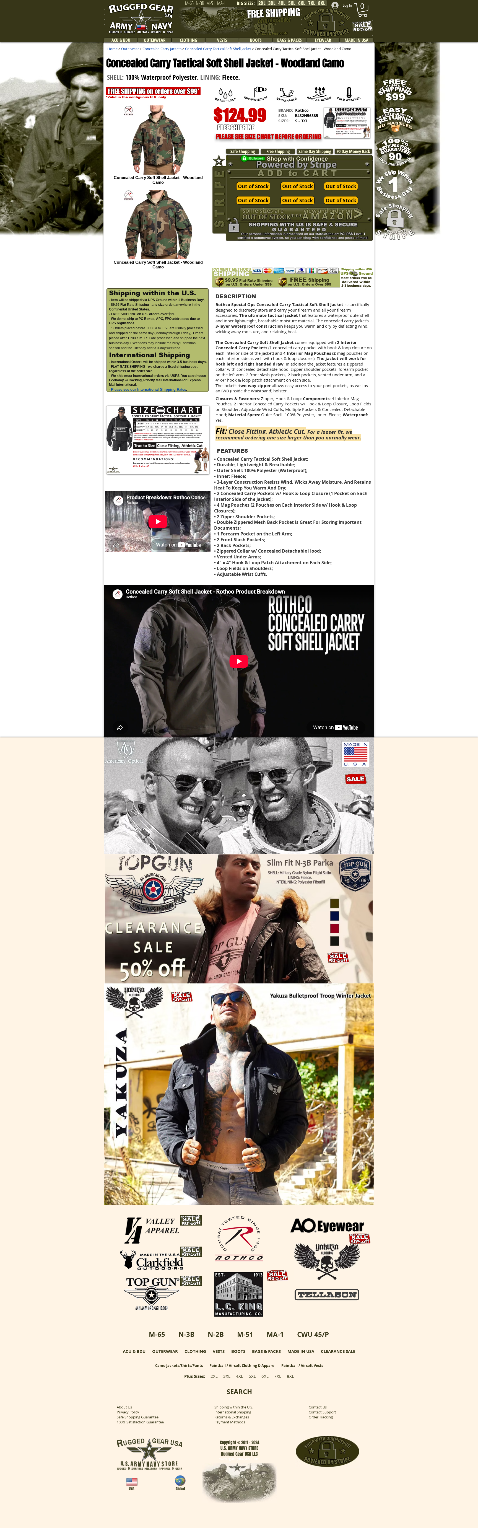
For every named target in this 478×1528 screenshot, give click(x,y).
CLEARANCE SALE (338, 1351)
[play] (362, 849)
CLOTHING (195, 1351)
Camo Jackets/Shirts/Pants (179, 1365)
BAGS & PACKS (266, 1351)
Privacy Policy (128, 1412)
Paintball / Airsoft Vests (302, 1365)
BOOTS (238, 1351)
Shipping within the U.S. (233, 1407)
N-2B (216, 1334)
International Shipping (232, 1412)
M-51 (245, 1334)
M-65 (157, 1334)
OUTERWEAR (165, 1351)
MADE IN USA (300, 1351)
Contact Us (318, 1407)
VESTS (219, 1351)
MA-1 (275, 1334)
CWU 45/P (313, 1334)
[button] (347, 123)
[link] (362, 10)
